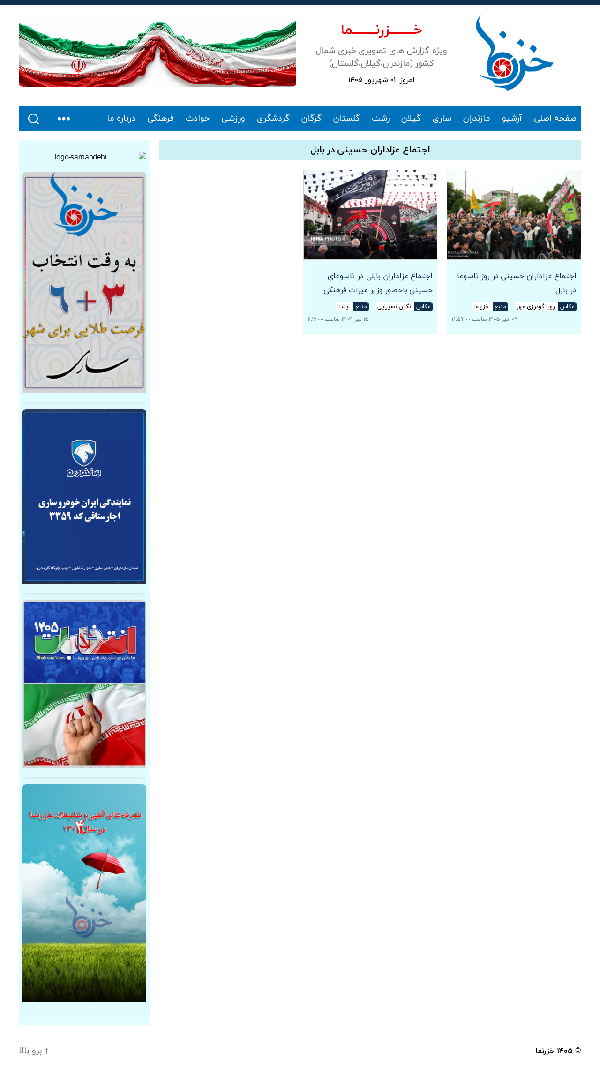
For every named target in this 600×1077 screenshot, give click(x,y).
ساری (442, 119)
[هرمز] (157, 53)
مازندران (476, 119)
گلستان (346, 119)
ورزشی (233, 119)
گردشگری (273, 119)
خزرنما (545, 1051)
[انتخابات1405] (84, 683)
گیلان (411, 119)
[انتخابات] (84, 282)
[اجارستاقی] (84, 496)
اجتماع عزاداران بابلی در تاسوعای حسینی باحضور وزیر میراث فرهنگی (378, 283)
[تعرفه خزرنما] (84, 893)
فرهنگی (160, 119)
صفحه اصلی (555, 119)
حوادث (198, 119)
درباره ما (121, 119)
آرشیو (512, 119)
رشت (381, 119)
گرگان (311, 119)
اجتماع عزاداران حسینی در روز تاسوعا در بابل (517, 283)
